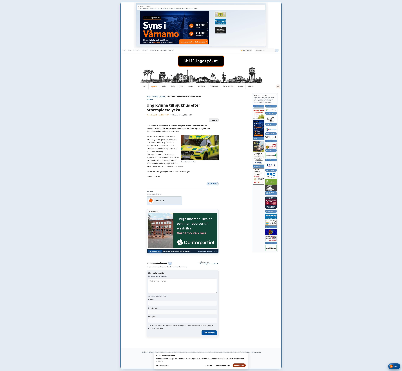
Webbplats (152, 317)
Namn (151, 299)
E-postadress (153, 308)
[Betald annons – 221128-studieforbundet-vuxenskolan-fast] (271, 182)
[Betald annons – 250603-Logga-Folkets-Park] (271, 110)
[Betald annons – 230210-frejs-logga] (271, 165)
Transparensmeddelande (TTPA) (207, 251)
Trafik (129, 50)
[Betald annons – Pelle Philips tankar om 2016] (220, 22)
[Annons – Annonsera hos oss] (258, 128)
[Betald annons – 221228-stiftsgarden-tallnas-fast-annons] (271, 119)
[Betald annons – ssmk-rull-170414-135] (271, 238)
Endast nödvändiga (223, 365)
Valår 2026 (145, 50)
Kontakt (171, 50)
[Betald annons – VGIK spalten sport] (271, 232)
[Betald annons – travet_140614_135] (271, 188)
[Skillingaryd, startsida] (201, 61)
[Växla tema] (278, 86)
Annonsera (163, 50)
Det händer (136, 50)
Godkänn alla (239, 365)
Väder (124, 50)
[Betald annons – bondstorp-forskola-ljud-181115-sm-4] (220, 30)
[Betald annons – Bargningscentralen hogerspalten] (271, 146)
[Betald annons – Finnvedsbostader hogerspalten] (271, 155)
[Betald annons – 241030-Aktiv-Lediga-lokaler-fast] (258, 113)
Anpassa (209, 365)
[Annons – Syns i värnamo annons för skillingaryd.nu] (175, 27)
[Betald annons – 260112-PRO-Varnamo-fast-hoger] (271, 175)
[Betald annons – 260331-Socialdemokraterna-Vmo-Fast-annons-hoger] (271, 202)
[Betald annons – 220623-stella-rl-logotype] (271, 137)
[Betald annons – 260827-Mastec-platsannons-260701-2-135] (258, 159)
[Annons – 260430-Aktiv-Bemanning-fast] (220, 14)
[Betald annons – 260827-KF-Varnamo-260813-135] (258, 177)
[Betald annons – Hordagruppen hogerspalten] (271, 248)
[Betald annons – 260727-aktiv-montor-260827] (258, 146)
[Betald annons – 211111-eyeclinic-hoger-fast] (271, 129)
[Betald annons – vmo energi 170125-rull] (271, 216)
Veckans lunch (154, 50)
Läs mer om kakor (162, 365)
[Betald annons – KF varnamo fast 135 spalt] (271, 223)
